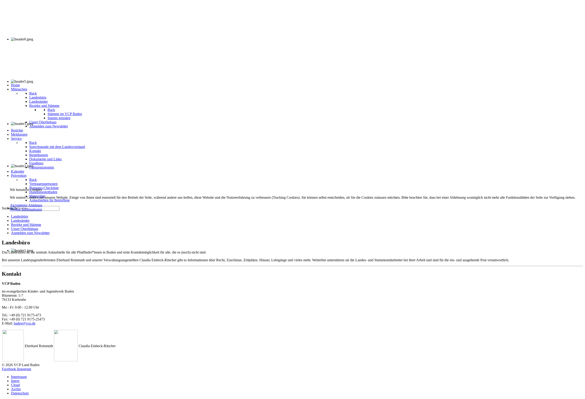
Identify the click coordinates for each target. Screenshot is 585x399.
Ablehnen (35, 205)
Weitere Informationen (26, 209)
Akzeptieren (18, 205)
